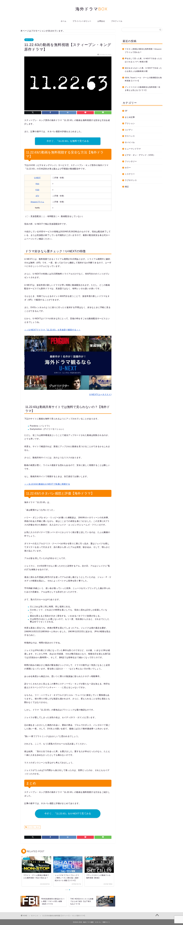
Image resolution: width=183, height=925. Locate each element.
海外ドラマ (91, 8)
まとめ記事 (130, 117)
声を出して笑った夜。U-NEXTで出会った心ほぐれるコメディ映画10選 (143, 60)
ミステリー (130, 174)
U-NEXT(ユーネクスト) (100, 394)
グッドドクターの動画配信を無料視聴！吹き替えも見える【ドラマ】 (142, 88)
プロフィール (116, 21)
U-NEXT (37, 178)
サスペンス (29, 39)
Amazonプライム (37, 202)
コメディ (129, 130)
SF (126, 111)
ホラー (128, 168)
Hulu (37, 184)
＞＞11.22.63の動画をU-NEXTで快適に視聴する (47, 484)
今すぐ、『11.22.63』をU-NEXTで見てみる (68, 813)
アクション (130, 123)
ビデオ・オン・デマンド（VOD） (140, 155)
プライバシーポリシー (82, 21)
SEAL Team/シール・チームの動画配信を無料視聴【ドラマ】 (143, 79)
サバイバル (130, 142)
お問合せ (101, 21)
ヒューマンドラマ (133, 149)
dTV (37, 196)
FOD (37, 190)
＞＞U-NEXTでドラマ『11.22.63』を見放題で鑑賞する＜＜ (52, 330)
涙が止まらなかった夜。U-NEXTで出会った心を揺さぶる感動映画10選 (143, 69)
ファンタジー (131, 161)
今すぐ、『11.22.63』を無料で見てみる (68, 141)
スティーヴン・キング (33, 827)
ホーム (63, 21)
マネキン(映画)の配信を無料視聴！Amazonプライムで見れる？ (143, 50)
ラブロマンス (131, 180)
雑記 (127, 187)
